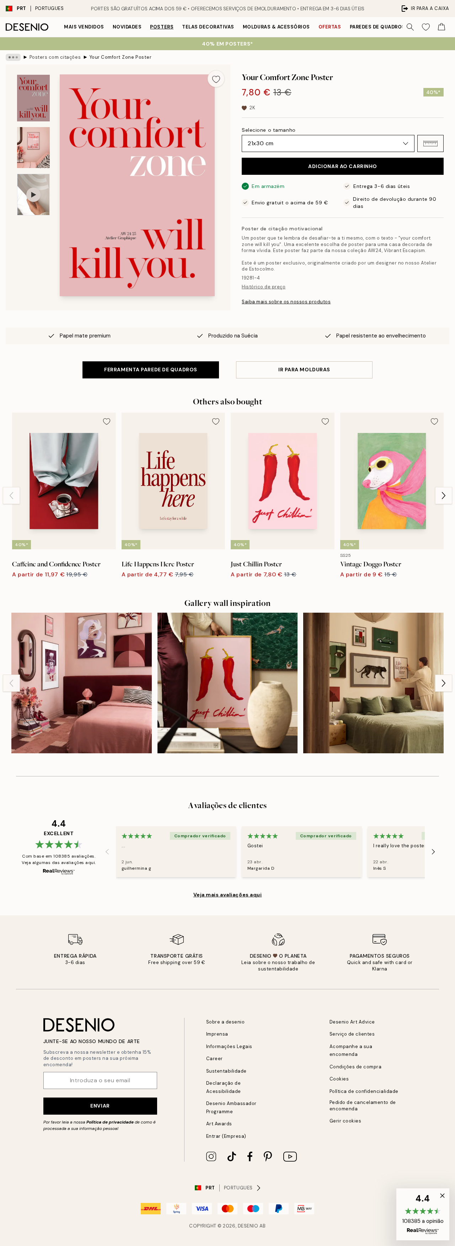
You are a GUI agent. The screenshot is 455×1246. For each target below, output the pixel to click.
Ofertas (329, 27)
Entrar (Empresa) (226, 1136)
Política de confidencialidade (364, 1091)
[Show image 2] (33, 147)
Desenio (248, 1226)
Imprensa (217, 1034)
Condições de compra (356, 1067)
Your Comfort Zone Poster (120, 57)
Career (214, 1059)
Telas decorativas (208, 27)
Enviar (99, 1106)
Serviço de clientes (352, 1034)
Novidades (127, 27)
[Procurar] (410, 27)
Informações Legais (229, 1046)
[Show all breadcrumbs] (13, 57)
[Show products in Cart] (441, 27)
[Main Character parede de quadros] (227, 683)
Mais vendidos (84, 27)
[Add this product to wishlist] (216, 78)
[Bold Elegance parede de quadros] (81, 683)
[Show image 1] (33, 98)
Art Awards (219, 1124)
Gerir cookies (346, 1121)
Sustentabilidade (226, 1071)
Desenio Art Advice (352, 1022)
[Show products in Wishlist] (426, 27)
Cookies (339, 1079)
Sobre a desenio (225, 1022)
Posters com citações (55, 57)
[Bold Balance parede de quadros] (373, 683)
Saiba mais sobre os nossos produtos (286, 302)
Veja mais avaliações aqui (227, 894)
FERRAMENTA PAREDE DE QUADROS (150, 369)
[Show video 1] (33, 194)
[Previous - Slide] (11, 495)
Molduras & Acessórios (276, 27)
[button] (430, 143)
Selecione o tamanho (269, 130)
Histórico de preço (263, 287)
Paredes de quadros (377, 27)
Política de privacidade (110, 1122)
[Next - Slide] (443, 495)
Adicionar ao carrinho (342, 166)
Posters (161, 27)
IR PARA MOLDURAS (304, 369)
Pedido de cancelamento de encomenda (363, 1105)
